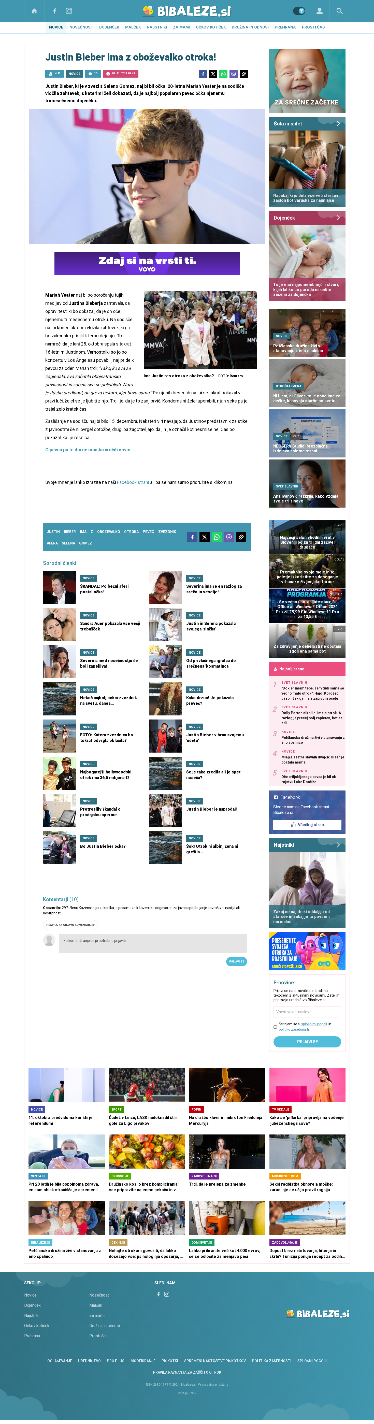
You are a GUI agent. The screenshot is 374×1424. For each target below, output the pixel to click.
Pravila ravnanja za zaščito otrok (187, 1372)
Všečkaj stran (311, 824)
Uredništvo (89, 1361)
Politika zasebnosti (271, 1361)
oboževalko (108, 532)
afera (52, 543)
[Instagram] (69, 11)
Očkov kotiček (211, 27)
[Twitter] (213, 74)
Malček (133, 27)
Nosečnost (81, 27)
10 (95, 73)
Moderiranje (143, 1361)
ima (83, 532)
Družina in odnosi (250, 27)
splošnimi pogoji (314, 1024)
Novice (56, 27)
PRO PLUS (115, 1361)
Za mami (181, 27)
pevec (148, 532)
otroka (131, 532)
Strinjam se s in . (305, 1026)
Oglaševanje (59, 1361)
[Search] (340, 11)
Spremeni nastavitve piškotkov (215, 1361)
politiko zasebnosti (294, 1029)
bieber (70, 532)
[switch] (299, 11)
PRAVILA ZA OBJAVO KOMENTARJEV (70, 925)
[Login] (319, 11)
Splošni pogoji (312, 1361)
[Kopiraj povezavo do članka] (244, 74)
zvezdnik (167, 532)
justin (53, 532)
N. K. (57, 73)
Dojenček (109, 27)
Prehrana (285, 27)
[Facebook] (55, 11)
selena (68, 543)
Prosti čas (313, 27)
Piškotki (170, 1361)
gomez (85, 543)
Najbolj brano (292, 669)
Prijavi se (236, 961)
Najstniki (157, 27)
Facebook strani (133, 482)
